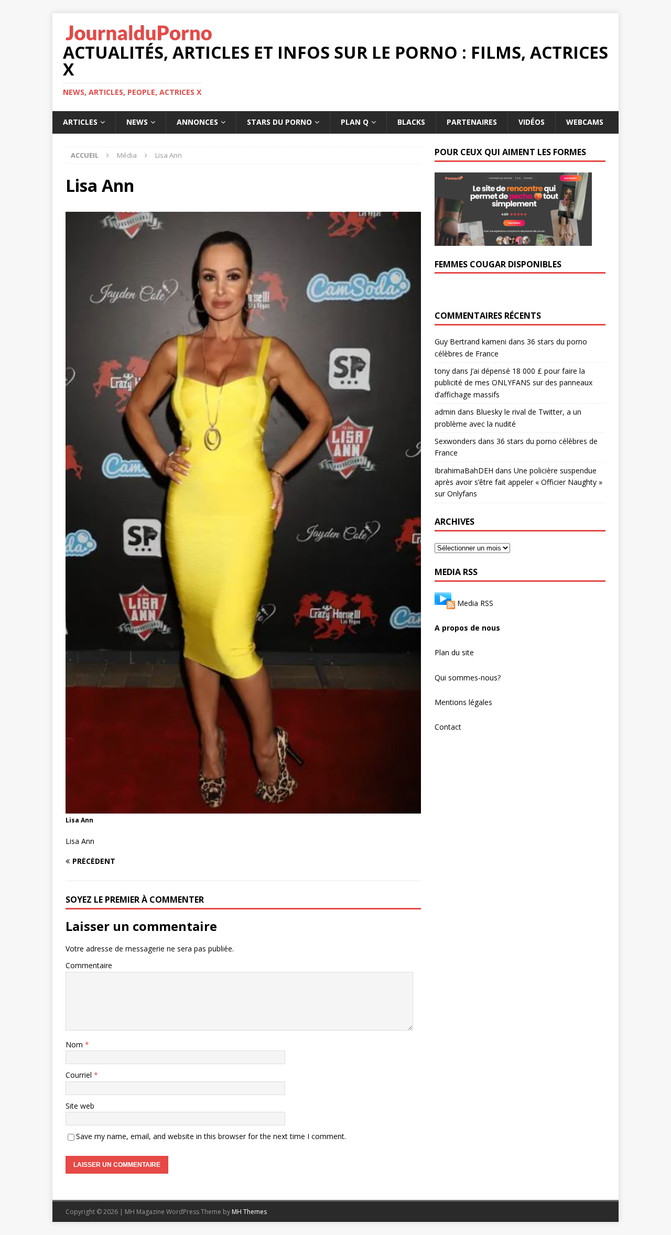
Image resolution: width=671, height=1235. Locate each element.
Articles (80, 122)
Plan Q (355, 122)
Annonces (197, 122)
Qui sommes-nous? (468, 677)
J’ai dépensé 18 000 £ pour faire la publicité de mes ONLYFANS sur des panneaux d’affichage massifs (513, 382)
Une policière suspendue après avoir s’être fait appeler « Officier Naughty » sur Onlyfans (518, 482)
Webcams (584, 122)
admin (445, 412)
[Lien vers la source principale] (445, 603)
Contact (448, 727)
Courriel (80, 1075)
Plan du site (454, 652)
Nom (75, 1044)
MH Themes (249, 1211)
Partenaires (472, 122)
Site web (80, 1106)
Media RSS (475, 603)
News (137, 122)
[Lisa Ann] (243, 807)
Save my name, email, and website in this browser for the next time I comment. (211, 1136)
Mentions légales (463, 702)
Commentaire (89, 965)
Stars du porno (279, 122)
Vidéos (531, 122)
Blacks (411, 122)
